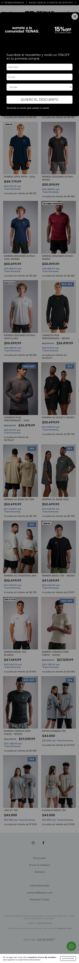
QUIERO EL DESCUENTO (39, 99)
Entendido (68, 958)
